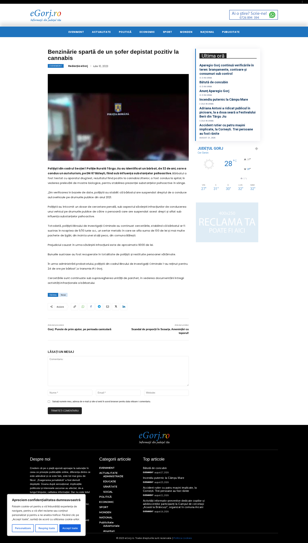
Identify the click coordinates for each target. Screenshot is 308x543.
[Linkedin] (123, 306)
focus (63, 295)
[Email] (107, 306)
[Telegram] (99, 306)
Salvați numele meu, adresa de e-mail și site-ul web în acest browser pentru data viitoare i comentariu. (101, 401)
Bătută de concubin (213, 82)
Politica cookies (182, 538)
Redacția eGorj (78, 66)
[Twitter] (115, 306)
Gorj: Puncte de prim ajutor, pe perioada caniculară (79, 329)
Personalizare (23, 528)
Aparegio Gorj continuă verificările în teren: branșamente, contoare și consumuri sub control (226, 69)
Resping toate (46, 528)
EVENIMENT (56, 65)
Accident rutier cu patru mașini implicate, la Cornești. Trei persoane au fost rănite (226, 129)
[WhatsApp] (82, 306)
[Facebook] (90, 306)
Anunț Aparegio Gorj (214, 91)
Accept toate (70, 528)
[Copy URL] (74, 306)
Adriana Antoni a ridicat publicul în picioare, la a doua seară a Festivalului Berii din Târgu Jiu (227, 112)
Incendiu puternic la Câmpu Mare (223, 99)
